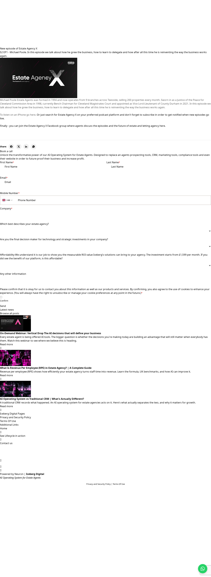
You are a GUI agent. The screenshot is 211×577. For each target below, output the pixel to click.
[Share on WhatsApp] (33, 146)
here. (163, 126)
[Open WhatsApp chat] (202, 568)
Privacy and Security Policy (15, 417)
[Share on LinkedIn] (26, 146)
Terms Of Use (8, 421)
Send (3, 306)
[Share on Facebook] (11, 146)
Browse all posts (9, 313)
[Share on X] (18, 146)
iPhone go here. (27, 114)
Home (3, 428)
